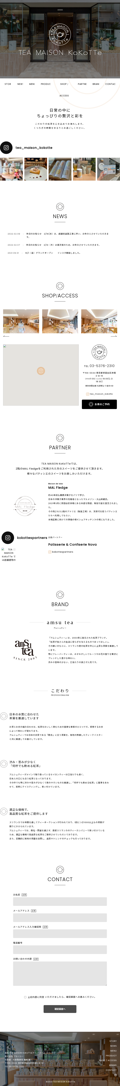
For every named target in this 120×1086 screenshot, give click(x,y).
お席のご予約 (102, 404)
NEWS (20, 84)
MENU (32, 84)
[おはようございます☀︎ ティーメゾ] (60, 169)
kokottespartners (62, 551)
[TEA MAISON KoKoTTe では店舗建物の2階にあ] (9, 555)
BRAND (96, 84)
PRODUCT (46, 84)
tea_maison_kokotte (101, 394)
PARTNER (82, 84)
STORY (8, 84)
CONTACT (110, 84)
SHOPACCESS (64, 89)
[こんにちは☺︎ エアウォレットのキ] (108, 169)
